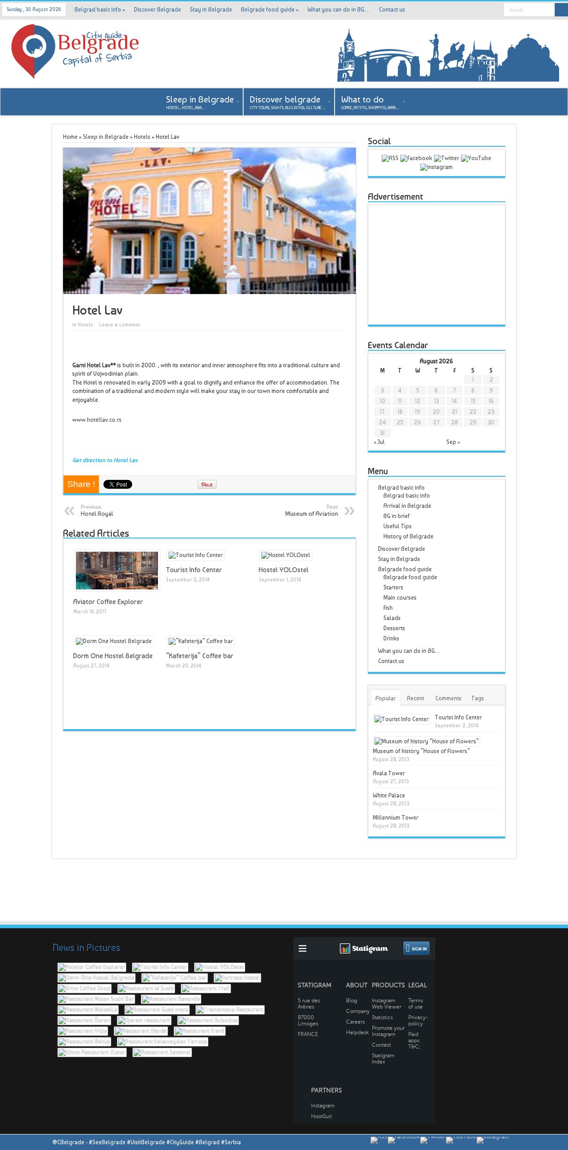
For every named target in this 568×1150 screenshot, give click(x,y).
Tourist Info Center (194, 570)
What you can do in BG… (339, 9)
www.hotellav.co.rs (97, 419)
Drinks (391, 638)
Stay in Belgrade (211, 9)
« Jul (379, 442)
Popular (385, 698)
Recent (415, 698)
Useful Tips (397, 526)
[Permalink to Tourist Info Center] (196, 555)
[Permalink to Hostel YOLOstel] (286, 555)
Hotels (142, 136)
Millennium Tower (395, 817)
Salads (392, 618)
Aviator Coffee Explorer (108, 602)
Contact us (392, 9)
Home (70, 136)
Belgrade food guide (270, 9)
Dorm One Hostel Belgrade (113, 656)
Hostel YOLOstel (283, 570)
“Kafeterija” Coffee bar (199, 656)
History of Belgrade (408, 536)
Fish (388, 607)
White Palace (389, 795)
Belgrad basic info (100, 9)
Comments (448, 698)
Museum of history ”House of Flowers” (421, 751)
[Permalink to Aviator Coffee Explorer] (117, 589)
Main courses (400, 597)
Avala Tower (389, 773)
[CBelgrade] (75, 74)
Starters (393, 587)
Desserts (394, 628)
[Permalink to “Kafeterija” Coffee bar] (201, 641)
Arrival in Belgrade (407, 505)
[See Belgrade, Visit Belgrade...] (448, 79)
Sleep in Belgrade (106, 136)
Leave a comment (119, 325)
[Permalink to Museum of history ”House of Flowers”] (427, 741)
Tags (477, 698)
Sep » (453, 442)
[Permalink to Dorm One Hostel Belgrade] (114, 641)
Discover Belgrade (157, 9)
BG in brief (396, 516)
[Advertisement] (436, 264)
